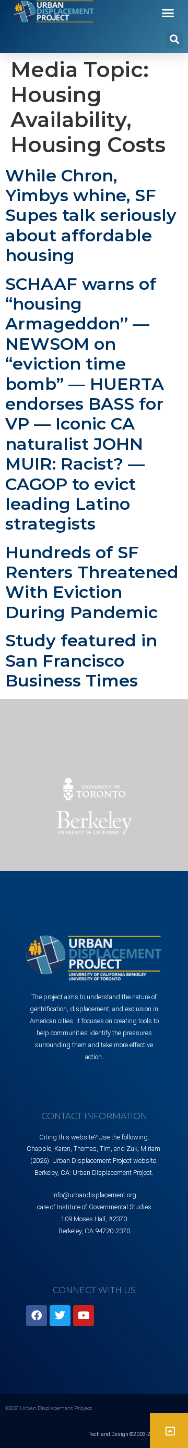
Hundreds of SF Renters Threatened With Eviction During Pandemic (92, 582)
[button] (168, 12)
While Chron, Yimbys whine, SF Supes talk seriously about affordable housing (91, 215)
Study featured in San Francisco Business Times (81, 660)
